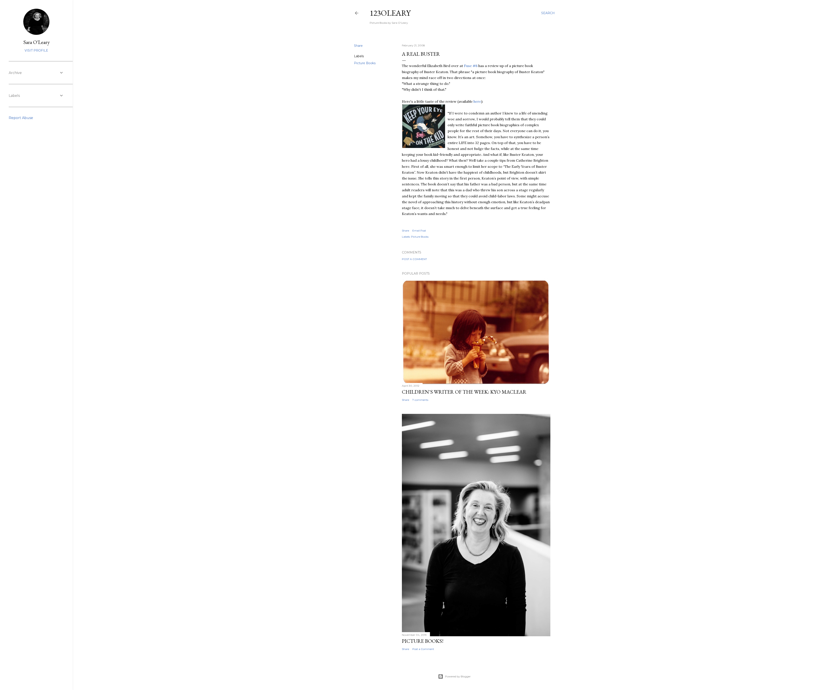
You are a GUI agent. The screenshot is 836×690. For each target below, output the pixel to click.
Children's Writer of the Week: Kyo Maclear (464, 391)
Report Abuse (21, 118)
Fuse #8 (470, 66)
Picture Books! (422, 641)
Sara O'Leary (36, 42)
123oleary (390, 13)
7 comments (420, 399)
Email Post (419, 230)
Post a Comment (414, 259)
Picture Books (365, 63)
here (477, 101)
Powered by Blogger (458, 676)
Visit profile (36, 50)
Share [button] (358, 46)
